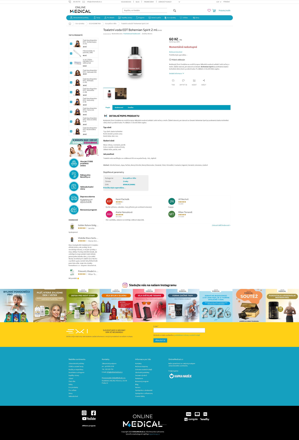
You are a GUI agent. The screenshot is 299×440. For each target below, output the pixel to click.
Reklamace (139, 378)
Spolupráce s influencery (144, 393)
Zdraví (71, 378)
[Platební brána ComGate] (197, 416)
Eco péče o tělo (129, 178)
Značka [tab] (130, 107)
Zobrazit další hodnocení (220, 225)
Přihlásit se (160, 340)
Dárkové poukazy (165, 2)
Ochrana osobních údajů (143, 370)
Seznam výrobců (141, 375)
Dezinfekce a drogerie (76, 372)
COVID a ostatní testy (76, 366)
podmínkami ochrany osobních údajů (187, 335)
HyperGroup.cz (154, 434)
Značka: (147, 34)
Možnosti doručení (175, 52)
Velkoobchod (126, 2)
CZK (217, 2)
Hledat (171, 10)
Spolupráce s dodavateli (143, 390)
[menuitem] (79, 17)
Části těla (72, 381)
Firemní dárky (149, 2)
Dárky (71, 384)
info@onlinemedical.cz (115, 372)
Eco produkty (73, 387)
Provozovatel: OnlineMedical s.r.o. (114, 378)
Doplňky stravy (74, 375)
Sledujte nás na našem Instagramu (152, 285)
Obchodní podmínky (142, 372)
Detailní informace (175, 73)
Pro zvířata (72, 390)
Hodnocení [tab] (119, 107)
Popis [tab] (108, 107)
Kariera (137, 387)
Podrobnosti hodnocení (131, 34)
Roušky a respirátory (76, 370)
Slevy (70, 393)
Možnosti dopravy (141, 366)
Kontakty (138, 364)
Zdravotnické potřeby (76, 364)
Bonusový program (142, 381)
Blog (137, 2)
